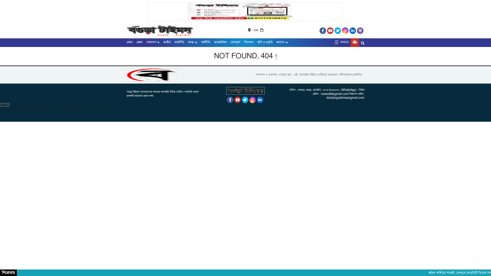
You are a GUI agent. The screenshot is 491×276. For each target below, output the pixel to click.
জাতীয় (167, 42)
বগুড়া (191, 42)
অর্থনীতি (205, 42)
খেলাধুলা (235, 42)
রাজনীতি (179, 42)
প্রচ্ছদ (130, 42)
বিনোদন (249, 42)
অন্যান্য (280, 42)
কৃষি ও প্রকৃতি (265, 42)
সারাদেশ (151, 42)
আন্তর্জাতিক (220, 42)
